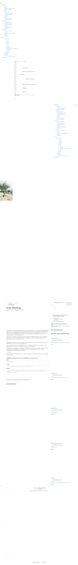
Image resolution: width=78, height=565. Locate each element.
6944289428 (56, 320)
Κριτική (8, 368)
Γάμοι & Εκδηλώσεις (8, 19)
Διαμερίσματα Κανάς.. (57, 443)
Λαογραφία (6, 53)
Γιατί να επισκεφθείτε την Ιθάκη (10, 56)
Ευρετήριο (4, 5)
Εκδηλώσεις (59, 125)
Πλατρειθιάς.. (54, 338)
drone (41, 349)
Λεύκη (8, 46)
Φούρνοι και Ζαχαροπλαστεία (9, 8)
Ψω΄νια (6, 17)
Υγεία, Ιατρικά (7, 12)
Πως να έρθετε (7, 52)
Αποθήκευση (69, 303)
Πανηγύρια (6, 28)
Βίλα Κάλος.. (54, 373)
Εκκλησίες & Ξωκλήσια (61, 130)
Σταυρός (8, 49)
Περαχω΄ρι (8, 47)
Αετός (8, 39)
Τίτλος (8, 364)
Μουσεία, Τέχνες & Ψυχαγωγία (10, 33)
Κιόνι (8, 44)
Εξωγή (8, 42)
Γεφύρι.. (53, 478)
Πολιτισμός (6, 54)
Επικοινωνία (4, 57)
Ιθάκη (5, 10)
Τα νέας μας (4, 4)
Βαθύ (8, 51)
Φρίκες (8, 43)
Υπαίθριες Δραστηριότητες (9, 13)
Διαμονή (58, 106)
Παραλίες (6, 34)
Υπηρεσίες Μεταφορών (8, 18)
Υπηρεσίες (6, 15)
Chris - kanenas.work (44, 490)
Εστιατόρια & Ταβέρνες (8, 14)
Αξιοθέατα (59, 135)
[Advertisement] (27, 321)
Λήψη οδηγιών (56, 318)
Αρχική (10, 302)
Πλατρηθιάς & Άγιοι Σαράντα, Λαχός (13, 48)
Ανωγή (60, 140)
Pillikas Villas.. (54, 408)
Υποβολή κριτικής (68, 302)
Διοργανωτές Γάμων (13, 303)
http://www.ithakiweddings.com (58, 321)
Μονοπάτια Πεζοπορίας (8, 24)
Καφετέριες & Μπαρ (8, 9)
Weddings (47, 330)
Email (7, 359)
